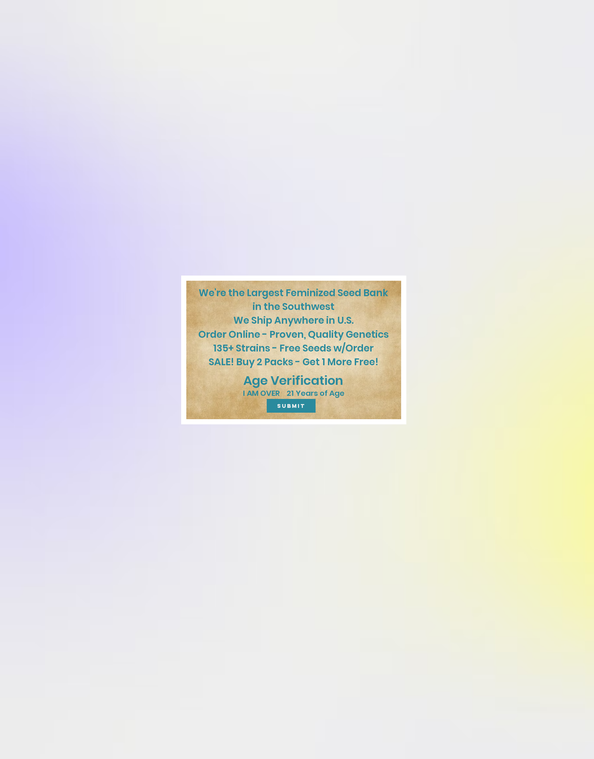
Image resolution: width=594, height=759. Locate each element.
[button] (291, 406)
